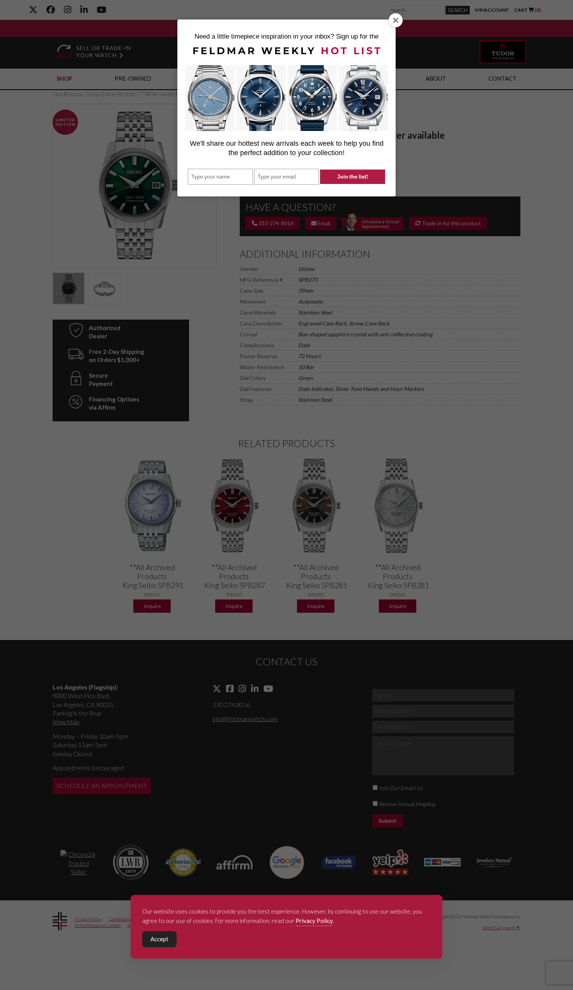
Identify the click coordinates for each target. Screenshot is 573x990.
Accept (159, 938)
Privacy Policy (314, 920)
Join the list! (352, 176)
